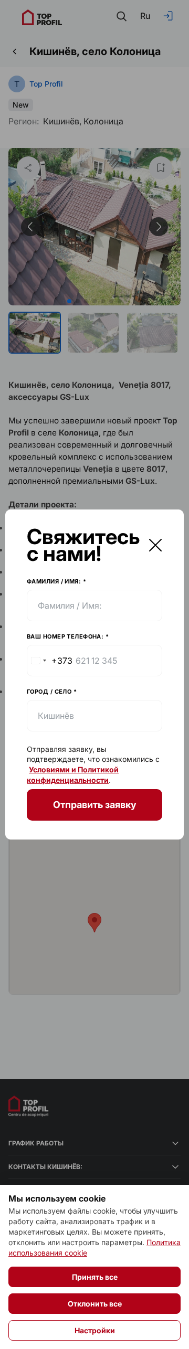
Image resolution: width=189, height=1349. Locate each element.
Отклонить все (95, 1303)
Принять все (95, 1276)
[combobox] (49, 660)
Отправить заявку (94, 804)
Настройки (95, 1330)
